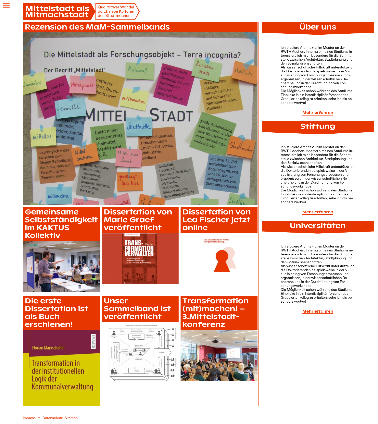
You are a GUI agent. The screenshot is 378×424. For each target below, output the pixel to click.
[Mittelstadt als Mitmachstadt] (81, 11)
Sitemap (71, 418)
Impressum (32, 418)
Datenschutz (53, 418)
